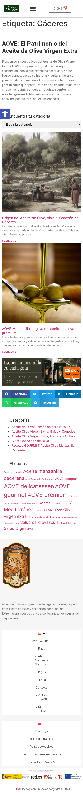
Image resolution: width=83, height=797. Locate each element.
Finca (41, 648)
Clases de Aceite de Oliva (30, 441)
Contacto (41, 687)
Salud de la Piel (68, 523)
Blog (39, 672)
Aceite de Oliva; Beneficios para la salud (41, 427)
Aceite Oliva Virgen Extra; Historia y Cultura (44, 436)
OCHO (16, 789)
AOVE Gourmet (41, 640)
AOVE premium (48, 494)
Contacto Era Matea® (41, 762)
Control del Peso (29, 503)
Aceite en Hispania (13, 472)
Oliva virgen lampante (38, 517)
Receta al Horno (11, 523)
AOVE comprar (66, 479)
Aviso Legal (41, 731)
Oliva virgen (53, 510)
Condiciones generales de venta (41, 754)
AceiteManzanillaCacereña (41, 660)
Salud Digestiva (19, 528)
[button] (5, 114)
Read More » (9, 241)
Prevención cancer (70, 517)
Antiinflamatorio (33, 479)
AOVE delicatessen (29, 486)
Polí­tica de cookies (41, 746)
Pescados (55, 517)
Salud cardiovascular (40, 522)
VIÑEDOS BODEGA (41, 708)
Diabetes (55, 503)
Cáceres (44, 503)
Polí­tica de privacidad (41, 738)
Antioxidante (48, 479)
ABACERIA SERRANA (41, 697)
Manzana (39, 510)
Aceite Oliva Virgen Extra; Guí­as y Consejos (43, 431)
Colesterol (15, 503)
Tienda (41, 679)
